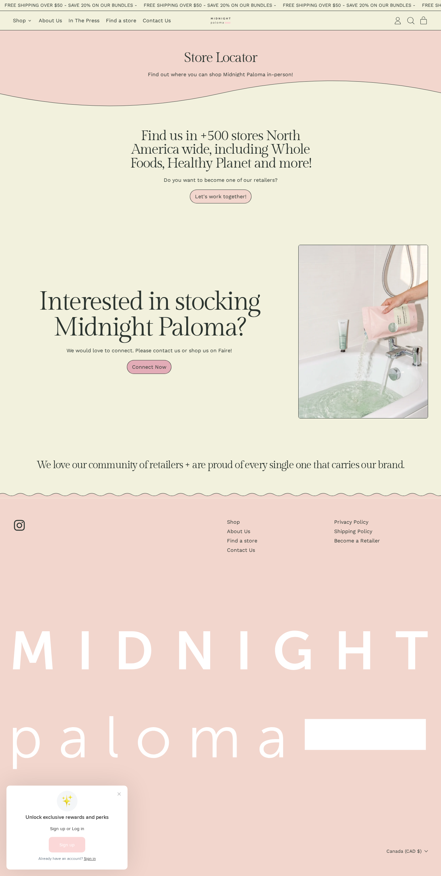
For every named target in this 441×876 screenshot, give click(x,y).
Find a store (121, 20)
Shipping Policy (353, 531)
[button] (410, 20)
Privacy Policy (351, 522)
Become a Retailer (357, 541)
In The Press (83, 20)
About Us (50, 20)
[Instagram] (19, 530)
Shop (233, 522)
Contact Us (157, 20)
